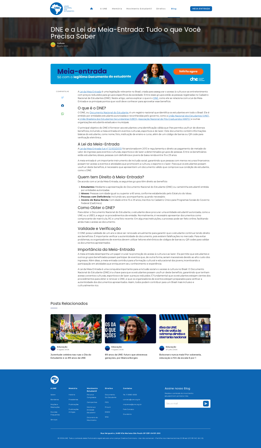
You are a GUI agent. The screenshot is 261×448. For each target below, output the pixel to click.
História (72, 395)
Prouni (108, 407)
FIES (107, 402)
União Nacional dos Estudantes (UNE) (188, 116)
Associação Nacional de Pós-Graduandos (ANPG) (164, 119)
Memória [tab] (117, 8)
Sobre (53, 395)
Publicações (73, 404)
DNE (155, 98)
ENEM (107, 412)
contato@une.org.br (131, 399)
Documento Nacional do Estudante (109, 112)
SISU (107, 417)
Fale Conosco (128, 409)
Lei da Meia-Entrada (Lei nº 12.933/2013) (101, 148)
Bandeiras (55, 399)
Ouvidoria (127, 414)
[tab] (91, 8)
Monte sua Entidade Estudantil (91, 410)
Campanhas (92, 402)
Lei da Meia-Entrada (90, 91)
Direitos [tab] (161, 8)
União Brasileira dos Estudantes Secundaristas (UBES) (108, 119)
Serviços (54, 420)
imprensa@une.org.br (132, 404)
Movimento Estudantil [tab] (139, 8)
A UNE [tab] (103, 8)
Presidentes (73, 399)
